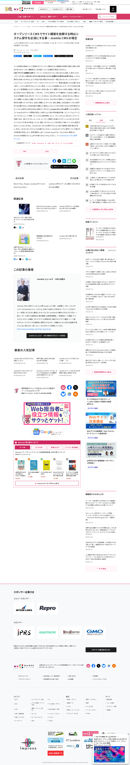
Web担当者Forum (24, 9)
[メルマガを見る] (88, 666)
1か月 (111, 120)
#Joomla (40, 143)
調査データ (70, 703)
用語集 (109, 710)
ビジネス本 (38, 447)
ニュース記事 (110, 703)
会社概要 (70, 679)
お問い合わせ (72, 676)
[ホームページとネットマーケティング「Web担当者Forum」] (90, 734)
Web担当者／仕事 (111, 21)
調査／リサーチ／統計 (96, 21)
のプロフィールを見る (47, 336)
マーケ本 (22, 447)
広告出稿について (101, 9)
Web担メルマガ (57, 9)
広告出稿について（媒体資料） (52, 676)
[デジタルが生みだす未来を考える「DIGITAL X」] (73, 747)
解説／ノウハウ (71, 699)
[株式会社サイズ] (71, 632)
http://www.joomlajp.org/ (27, 329)
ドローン (80, 3)
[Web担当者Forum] (24, 667)
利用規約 (95, 676)
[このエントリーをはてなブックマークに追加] (64, 161)
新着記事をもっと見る (102, 103)
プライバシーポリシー (25, 679)
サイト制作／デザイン (73, 21)
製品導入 (63, 2)
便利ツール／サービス (73, 710)
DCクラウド (90, 1)
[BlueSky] (63, 394)
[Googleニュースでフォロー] (109, 666)
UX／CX (34, 713)
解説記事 (109, 699)
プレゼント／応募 (111, 706)
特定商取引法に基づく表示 (51, 679)
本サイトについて (23, 676)
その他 (50, 720)
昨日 (90, 120)
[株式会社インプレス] (28, 744)
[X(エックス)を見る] (98, 666)
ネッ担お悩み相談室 (44, 393)
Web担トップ (17, 26)
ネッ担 (36, 393)
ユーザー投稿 (26, 26)
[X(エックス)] (75, 387)
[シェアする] (54, 161)
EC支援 (91, 3)
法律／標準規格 (19, 713)
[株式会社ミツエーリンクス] (24, 608)
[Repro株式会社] (47, 608)
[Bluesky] (104, 666)
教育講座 (86, 3)
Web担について (87, 9)
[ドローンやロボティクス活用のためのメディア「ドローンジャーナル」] (90, 747)
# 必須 (48, 143)
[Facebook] (69, 387)
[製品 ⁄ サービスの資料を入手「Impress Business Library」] (56, 747)
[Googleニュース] (69, 394)
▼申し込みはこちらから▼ (102, 745)
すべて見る (102, 569)
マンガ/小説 (89, 706)
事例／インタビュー (91, 699)
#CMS (34, 143)
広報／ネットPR (19, 717)
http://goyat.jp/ (44, 329)
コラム (69, 706)
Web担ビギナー (44, 9)
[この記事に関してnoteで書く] (69, 161)
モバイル (51, 717)
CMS (84, 21)
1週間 (101, 120)
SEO (16, 21)
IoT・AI (84, 1)
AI (38, 21)
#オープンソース (57, 143)
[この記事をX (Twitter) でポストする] (59, 161)
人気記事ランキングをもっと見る (102, 209)
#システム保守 (68, 143)
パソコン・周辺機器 (71, 447)
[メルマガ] (63, 387)
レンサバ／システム (54, 713)
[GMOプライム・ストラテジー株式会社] (95, 632)
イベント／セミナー (91, 710)
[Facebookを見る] (93, 666)
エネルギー (75, 3)
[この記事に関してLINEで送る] (74, 161)
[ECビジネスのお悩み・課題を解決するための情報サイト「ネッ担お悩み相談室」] (56, 754)
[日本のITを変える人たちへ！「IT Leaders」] (73, 741)
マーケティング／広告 (27, 21)
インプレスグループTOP (99, 679)
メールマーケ (18, 720)
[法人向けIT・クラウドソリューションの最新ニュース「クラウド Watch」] (56, 741)
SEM (33, 720)
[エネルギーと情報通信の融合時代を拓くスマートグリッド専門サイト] (90, 741)
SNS (43, 21)
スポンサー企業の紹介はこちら (101, 650)
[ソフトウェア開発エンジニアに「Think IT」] (73, 734)
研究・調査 (97, 1)
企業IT (73, 1)
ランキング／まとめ (72, 713)
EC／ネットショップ (37, 717)
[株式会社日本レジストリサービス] (24, 632)
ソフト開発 (79, 1)
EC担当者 (50, 2)
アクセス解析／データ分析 (56, 21)
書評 (87, 703)
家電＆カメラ (55, 447)
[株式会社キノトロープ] (47, 632)
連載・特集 (69, 9)
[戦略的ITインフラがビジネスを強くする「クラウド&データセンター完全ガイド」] (56, 734)
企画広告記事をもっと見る (102, 372)
